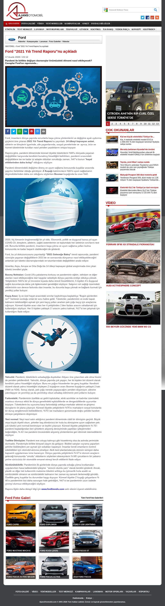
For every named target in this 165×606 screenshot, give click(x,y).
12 (153, 123)
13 (157, 123)
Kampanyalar (32, 41)
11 (149, 123)
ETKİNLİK (10, 29)
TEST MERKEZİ (24, 29)
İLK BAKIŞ (108, 29)
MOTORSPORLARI (55, 29)
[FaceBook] (147, 17)
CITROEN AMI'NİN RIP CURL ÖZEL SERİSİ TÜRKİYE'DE (130, 116)
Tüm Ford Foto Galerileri (92, 498)
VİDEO (40, 23)
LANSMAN (39, 29)
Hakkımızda (78, 598)
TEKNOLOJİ (71, 29)
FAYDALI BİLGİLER (100, 23)
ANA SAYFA (13, 23)
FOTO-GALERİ (28, 23)
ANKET (85, 23)
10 (145, 123)
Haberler (21, 41)
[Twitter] (143, 17)
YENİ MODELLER (54, 23)
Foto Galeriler (55, 41)
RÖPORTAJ (144, 592)
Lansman (44, 41)
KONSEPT (136, 29)
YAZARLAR (131, 592)
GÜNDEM (83, 29)
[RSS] (156, 17)
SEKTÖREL (95, 29)
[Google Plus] (152, 17)
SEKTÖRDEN (149, 29)
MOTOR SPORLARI (114, 592)
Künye (89, 598)
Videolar (65, 41)
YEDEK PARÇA (122, 29)
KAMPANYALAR (72, 23)
